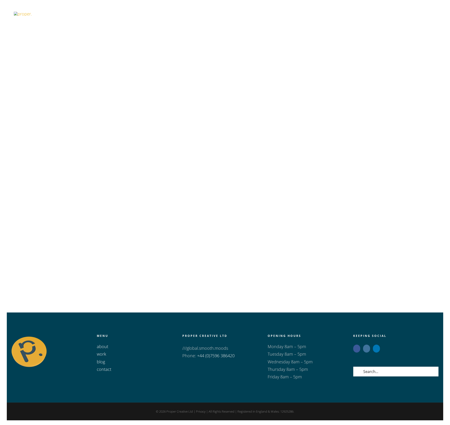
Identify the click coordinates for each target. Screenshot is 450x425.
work (101, 354)
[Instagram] (366, 349)
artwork (170, 134)
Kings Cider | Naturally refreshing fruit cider (225, 258)
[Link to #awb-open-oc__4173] (426, 13)
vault (205, 134)
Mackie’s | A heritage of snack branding (218, 127)
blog (101, 362)
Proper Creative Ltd (179, 411)
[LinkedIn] (376, 349)
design (196, 134)
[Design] (81, 71)
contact (104, 369)
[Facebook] (356, 349)
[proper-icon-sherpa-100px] (23, 14)
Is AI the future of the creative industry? (363, 127)
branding (184, 134)
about (102, 346)
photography (206, 265)
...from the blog (26, 134)
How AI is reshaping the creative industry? (78, 127)
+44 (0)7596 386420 (216, 355)
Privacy (201, 411)
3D (162, 134)
